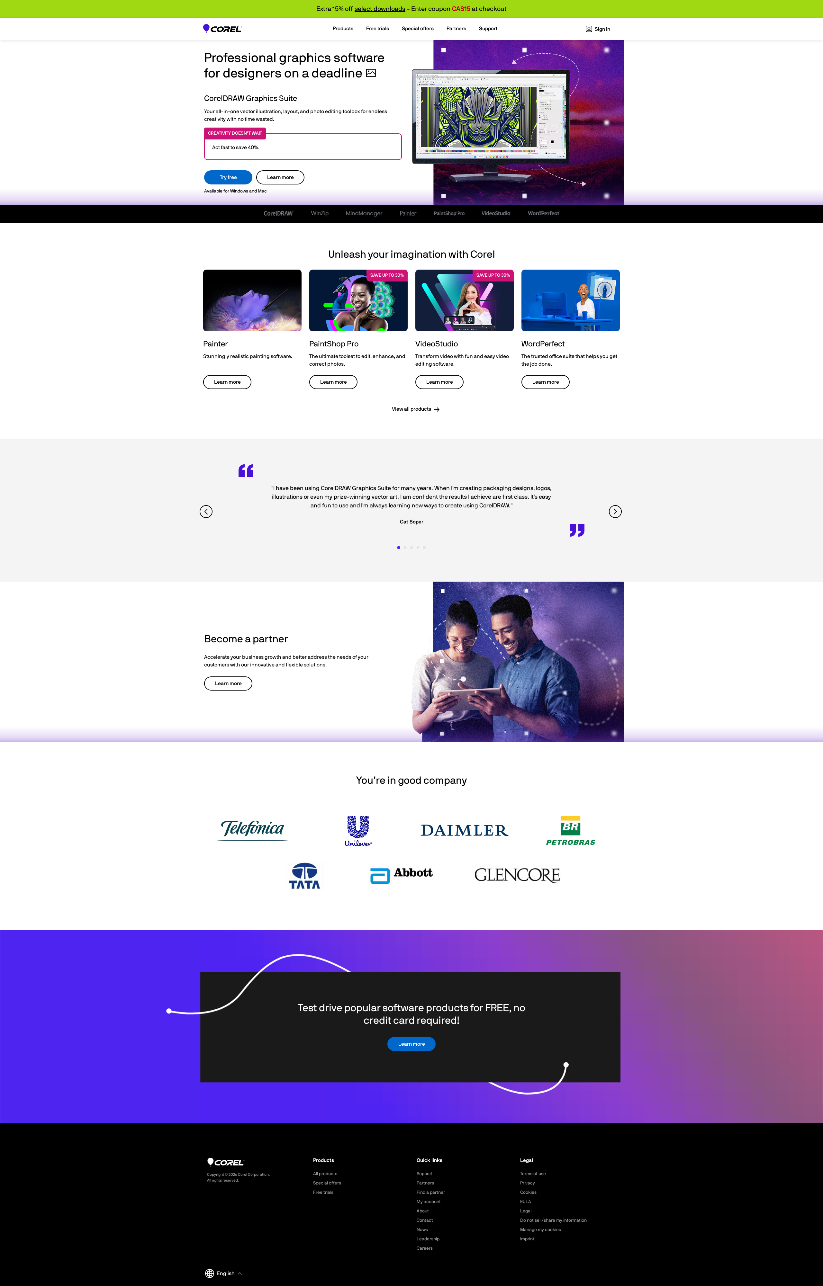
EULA (525, 1202)
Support (425, 1174)
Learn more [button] (227, 382)
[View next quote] (616, 511)
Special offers (327, 1183)
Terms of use (533, 1174)
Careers (425, 1248)
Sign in (602, 29)
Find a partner (431, 1192)
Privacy (527, 1183)
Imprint (527, 1239)
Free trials (323, 1192)
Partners (425, 1183)
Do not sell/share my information (553, 1220)
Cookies (528, 1192)
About (423, 1211)
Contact (425, 1220)
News (422, 1230)
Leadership (428, 1239)
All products (325, 1174)
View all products (411, 409)
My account (429, 1202)
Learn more (280, 177)
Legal (525, 1211)
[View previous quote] (206, 511)
